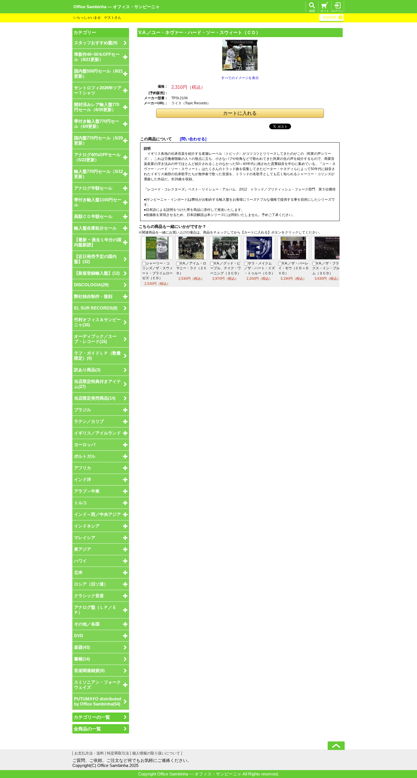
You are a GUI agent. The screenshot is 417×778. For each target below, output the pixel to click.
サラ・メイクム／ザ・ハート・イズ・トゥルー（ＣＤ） (259, 268)
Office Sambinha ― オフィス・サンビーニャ (116, 6)
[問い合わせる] (193, 139)
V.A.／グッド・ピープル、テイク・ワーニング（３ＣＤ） (225, 268)
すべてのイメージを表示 (240, 78)
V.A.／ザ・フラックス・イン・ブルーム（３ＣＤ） (327, 268)
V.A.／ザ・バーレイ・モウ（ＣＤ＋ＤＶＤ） (293, 268)
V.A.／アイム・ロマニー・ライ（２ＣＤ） (191, 268)
